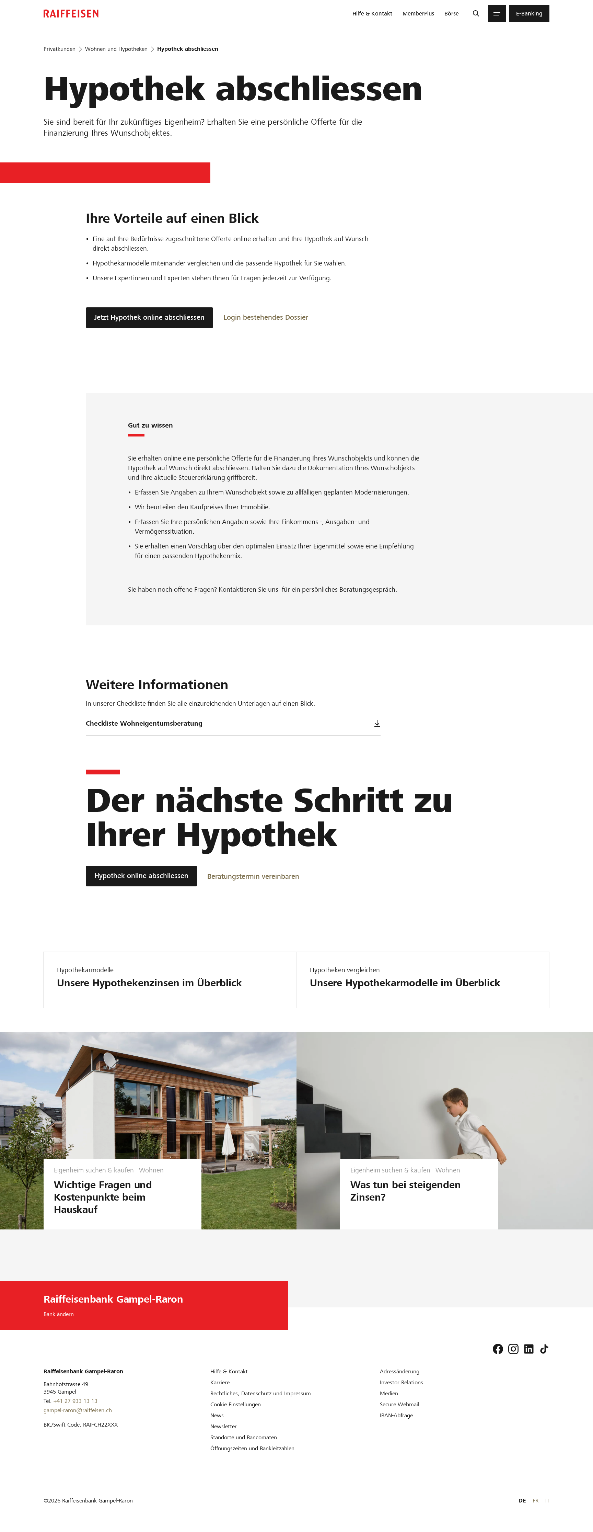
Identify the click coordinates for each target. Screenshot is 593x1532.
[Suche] (476, 13)
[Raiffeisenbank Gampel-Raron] (71, 13)
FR (535, 1500)
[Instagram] (513, 1349)
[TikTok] (544, 1349)
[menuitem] (372, 13)
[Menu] (497, 13)
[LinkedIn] (529, 1349)
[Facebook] (498, 1349)
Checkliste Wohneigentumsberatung (144, 723)
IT (547, 1500)
